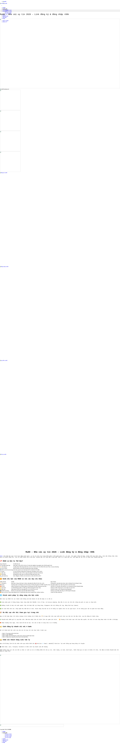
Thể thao (4, 17)
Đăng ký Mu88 (8, 734)
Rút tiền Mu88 (8, 12)
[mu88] (3, 3)
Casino (4, 738)
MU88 (3, 7)
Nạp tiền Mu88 (8, 11)
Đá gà (3, 18)
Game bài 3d (5, 16)
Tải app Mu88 (8, 737)
